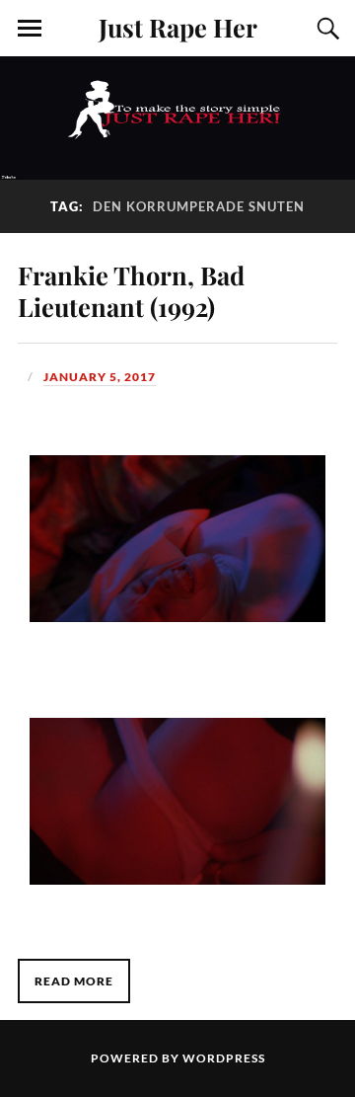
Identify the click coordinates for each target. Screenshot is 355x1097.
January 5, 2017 (99, 376)
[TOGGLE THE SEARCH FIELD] (325, 28)
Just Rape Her (178, 26)
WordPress (223, 1058)
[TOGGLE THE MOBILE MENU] (29, 28)
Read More (74, 981)
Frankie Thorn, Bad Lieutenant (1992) (131, 290)
